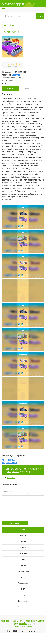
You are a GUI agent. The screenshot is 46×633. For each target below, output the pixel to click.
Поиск (40, 16)
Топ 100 (23, 541)
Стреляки (16, 75)
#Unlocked (11, 478)
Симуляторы (23, 571)
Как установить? (9, 463)
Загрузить (11, 88)
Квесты (23, 595)
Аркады (23, 535)
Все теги (41, 621)
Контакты (23, 624)
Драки (23, 547)
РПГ (23, 589)
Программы (23, 607)
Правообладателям (23, 626)
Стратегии (23, 565)
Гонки (23, 577)
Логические (23, 583)
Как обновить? (8, 460)
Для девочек (23, 601)
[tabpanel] (23, 266)
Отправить (14, 523)
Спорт (23, 559)
